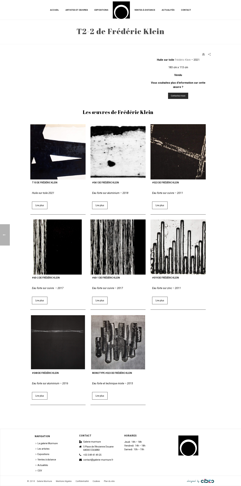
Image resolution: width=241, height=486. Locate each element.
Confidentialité (82, 481)
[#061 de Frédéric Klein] (118, 151)
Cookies (96, 481)
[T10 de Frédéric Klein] (58, 151)
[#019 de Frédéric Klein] (178, 247)
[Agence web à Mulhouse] (200, 481)
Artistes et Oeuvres (76, 10)
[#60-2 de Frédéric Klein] (58, 247)
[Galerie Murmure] (121, 10)
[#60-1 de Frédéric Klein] (118, 247)
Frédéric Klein (183, 59)
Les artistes (44, 448)
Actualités (168, 10)
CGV (40, 470)
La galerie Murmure (48, 443)
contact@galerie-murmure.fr (98, 459)
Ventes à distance (144, 10)
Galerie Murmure (44, 481)
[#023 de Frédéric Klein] (178, 151)
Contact (186, 10)
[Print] (203, 54)
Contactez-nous (178, 96)
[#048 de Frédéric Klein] (58, 342)
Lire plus (39, 205)
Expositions (101, 10)
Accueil (54, 10)
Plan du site (109, 481)
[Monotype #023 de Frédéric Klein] (118, 342)
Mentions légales (64, 481)
